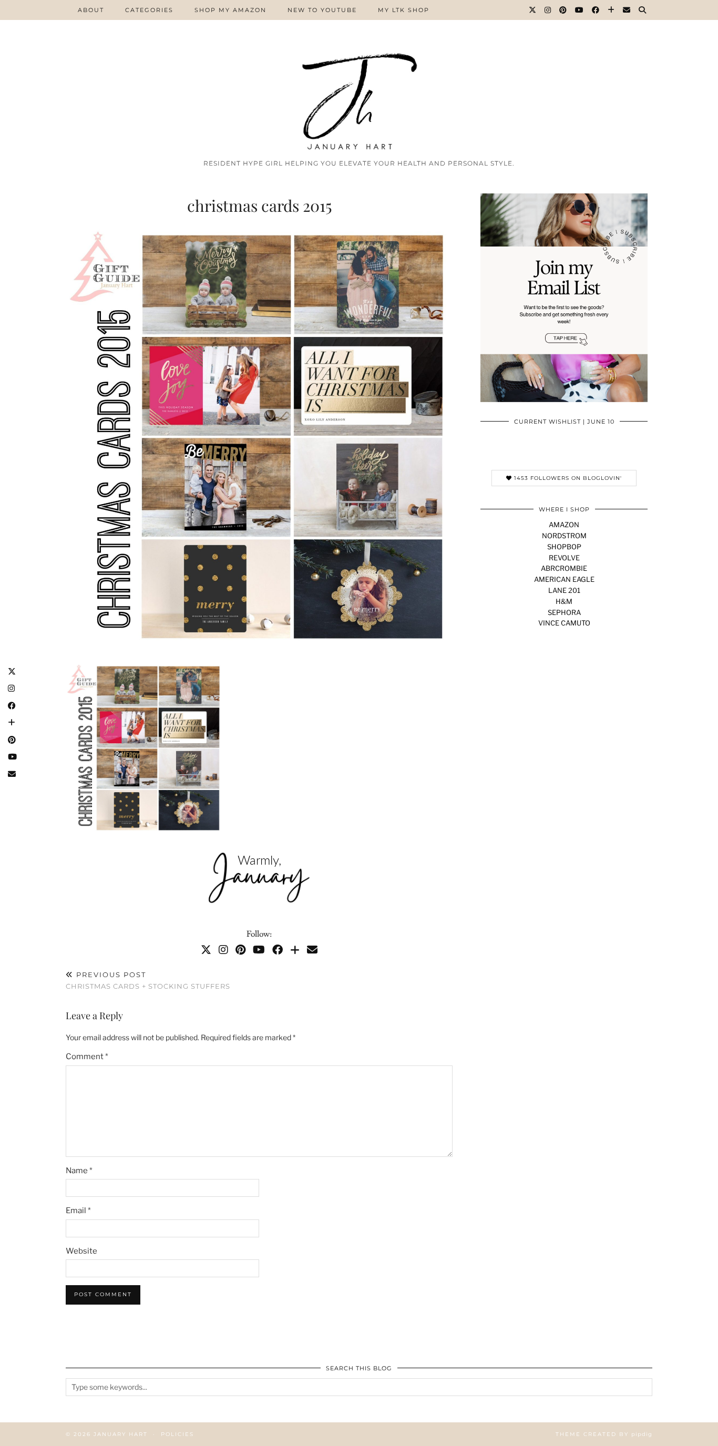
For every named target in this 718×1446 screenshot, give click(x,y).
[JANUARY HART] (359, 77)
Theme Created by (604, 1434)
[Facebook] (596, 10)
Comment (87, 1056)
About (91, 10)
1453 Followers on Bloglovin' (567, 478)
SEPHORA (564, 612)
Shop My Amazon (230, 10)
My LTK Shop (403, 10)
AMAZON (564, 524)
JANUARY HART (121, 1434)
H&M (564, 601)
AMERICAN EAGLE (564, 579)
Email (78, 1210)
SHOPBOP (564, 546)
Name (79, 1170)
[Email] (627, 10)
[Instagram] (548, 10)
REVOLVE (564, 557)
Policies (177, 1434)
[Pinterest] (563, 10)
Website (81, 1251)
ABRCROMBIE (564, 568)
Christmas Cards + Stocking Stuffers (148, 980)
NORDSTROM (564, 535)
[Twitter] (533, 10)
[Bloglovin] (612, 10)
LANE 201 (564, 590)
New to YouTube (322, 10)
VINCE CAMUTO (564, 623)
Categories (149, 10)
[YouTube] (579, 10)
